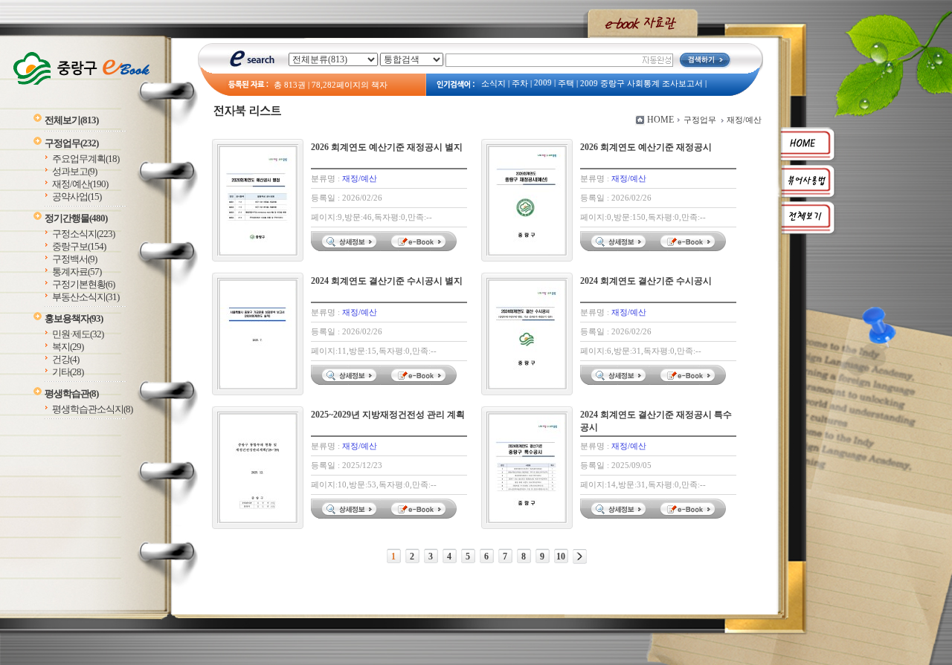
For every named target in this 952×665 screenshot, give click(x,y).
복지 (67, 346)
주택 (566, 84)
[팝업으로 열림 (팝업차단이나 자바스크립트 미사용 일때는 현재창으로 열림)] (420, 248)
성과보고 (74, 171)
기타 (67, 371)
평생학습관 (71, 393)
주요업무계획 (85, 158)
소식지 (493, 84)
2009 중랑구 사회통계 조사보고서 (641, 84)
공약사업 (76, 196)
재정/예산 (80, 183)
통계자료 (76, 271)
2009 (543, 83)
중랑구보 (79, 246)
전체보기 (71, 120)
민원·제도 (77, 334)
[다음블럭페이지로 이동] (579, 556)
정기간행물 (76, 218)
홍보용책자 (74, 318)
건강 (65, 359)
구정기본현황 (83, 284)
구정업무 (71, 143)
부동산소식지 (85, 296)
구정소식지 (83, 233)
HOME (660, 119)
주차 (520, 84)
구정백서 (74, 259)
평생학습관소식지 (92, 409)
